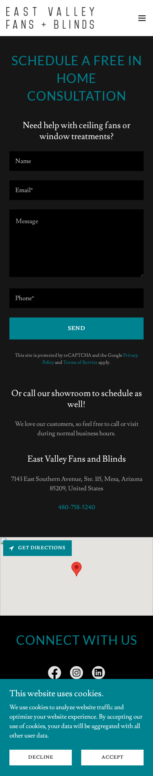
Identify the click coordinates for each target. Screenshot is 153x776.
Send (77, 328)
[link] (50, 18)
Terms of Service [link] (80, 362)
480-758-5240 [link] (76, 507)
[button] (142, 18)
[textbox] (76, 161)
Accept (113, 757)
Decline (40, 757)
